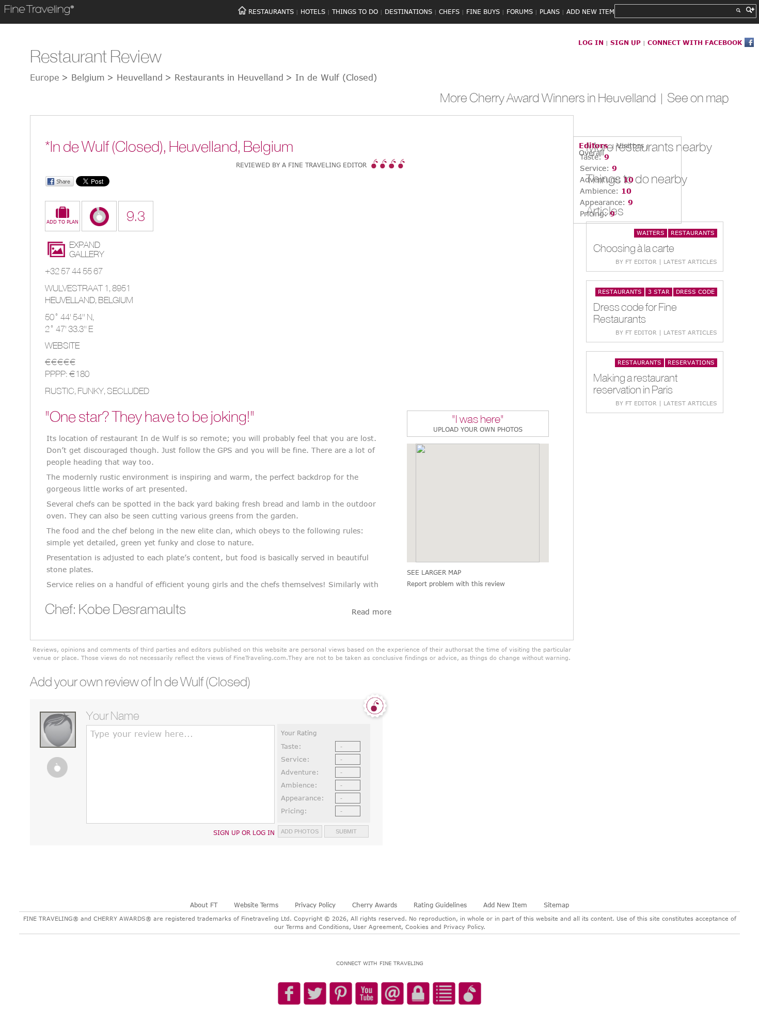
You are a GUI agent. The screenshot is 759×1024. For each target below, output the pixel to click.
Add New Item (505, 904)
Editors (593, 145)
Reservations (691, 362)
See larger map (434, 572)
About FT (203, 904)
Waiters (651, 232)
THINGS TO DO (355, 11)
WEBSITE (62, 345)
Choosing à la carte (633, 248)
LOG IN (591, 42)
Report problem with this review (456, 583)
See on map (698, 97)
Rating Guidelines (440, 904)
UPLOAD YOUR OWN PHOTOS (478, 429)
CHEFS (449, 11)
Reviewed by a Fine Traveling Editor (301, 164)
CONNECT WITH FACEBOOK (694, 42)
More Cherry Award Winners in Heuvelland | (553, 97)
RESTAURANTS (271, 11)
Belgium (115, 300)
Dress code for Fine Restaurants (635, 313)
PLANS (550, 11)
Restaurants (693, 232)
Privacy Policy (315, 904)
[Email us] (392, 994)
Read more (371, 611)
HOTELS (313, 11)
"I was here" (478, 420)
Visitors (630, 145)
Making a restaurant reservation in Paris (635, 383)
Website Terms (256, 904)
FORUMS (520, 11)
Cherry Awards (374, 904)
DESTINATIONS (408, 11)
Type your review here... (141, 733)
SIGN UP (625, 42)
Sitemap (556, 904)
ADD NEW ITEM (590, 11)
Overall (591, 152)
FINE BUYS (483, 11)
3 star (659, 291)
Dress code (695, 291)
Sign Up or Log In (244, 832)
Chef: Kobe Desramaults (115, 609)
